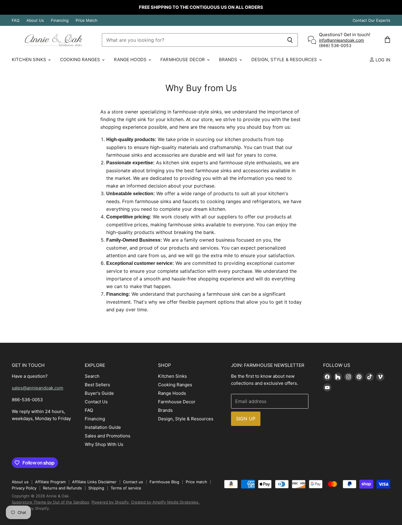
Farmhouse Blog (164, 481)
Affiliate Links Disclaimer (94, 481)
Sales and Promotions (107, 436)
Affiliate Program (50, 481)
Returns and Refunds (62, 488)
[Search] (290, 40)
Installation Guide (103, 427)
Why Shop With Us (104, 444)
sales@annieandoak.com (37, 388)
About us (20, 481)
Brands (229, 59)
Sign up (245, 419)
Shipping (96, 488)
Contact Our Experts (371, 20)
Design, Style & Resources (284, 59)
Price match (196, 481)
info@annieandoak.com (341, 40)
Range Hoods (131, 59)
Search (92, 376)
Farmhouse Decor (183, 59)
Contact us (133, 481)
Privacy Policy (24, 488)
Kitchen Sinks (29, 59)
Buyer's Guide (99, 393)
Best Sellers (97, 384)
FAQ (15, 20)
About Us (35, 20)
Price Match (86, 20)
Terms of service (126, 488)
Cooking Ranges (80, 59)
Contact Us (96, 401)
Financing (60, 20)
